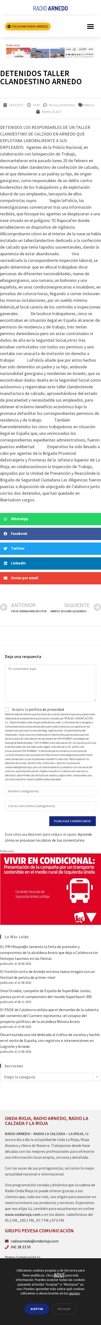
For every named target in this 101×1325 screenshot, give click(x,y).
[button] (90, 26)
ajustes (74, 1293)
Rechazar (64, 1309)
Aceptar (37, 1309)
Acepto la (37, 709)
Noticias (89, 105)
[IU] (50, 888)
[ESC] (50, 52)
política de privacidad (46, 709)
